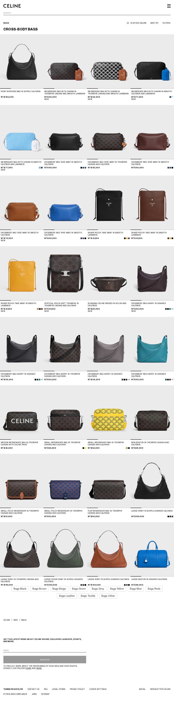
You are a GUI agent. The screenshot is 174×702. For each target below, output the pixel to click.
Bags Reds (154, 588)
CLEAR (167, 13)
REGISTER (45, 660)
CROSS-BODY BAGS (20, 29)
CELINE (6, 620)
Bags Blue (136, 588)
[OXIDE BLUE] (83, 167)
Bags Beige (59, 588)
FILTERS (166, 23)
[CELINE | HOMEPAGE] (12, 6)
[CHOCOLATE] (129, 238)
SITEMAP (45, 694)
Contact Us (33, 689)
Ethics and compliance (15, 694)
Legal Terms (58, 689)
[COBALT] (170, 309)
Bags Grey (98, 588)
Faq (45, 689)
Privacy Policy (77, 689)
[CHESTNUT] (85, 167)
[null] (85, 448)
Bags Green (79, 588)
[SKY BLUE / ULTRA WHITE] (172, 97)
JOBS (34, 694)
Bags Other (108, 595)
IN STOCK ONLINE (138, 23)
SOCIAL (142, 689)
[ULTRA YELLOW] (127, 448)
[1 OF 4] (22, 61)
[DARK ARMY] (172, 516)
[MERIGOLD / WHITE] (127, 238)
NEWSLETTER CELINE (160, 689)
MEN (16, 620)
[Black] (129, 448)
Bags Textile (88, 595)
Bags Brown (39, 588)
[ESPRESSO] (166, 309)
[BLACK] (81, 167)
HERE (28, 668)
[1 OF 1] (65, 273)
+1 (172, 309)
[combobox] (87, 13)
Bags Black (20, 588)
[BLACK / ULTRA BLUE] (170, 97)
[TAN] (170, 516)
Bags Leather (67, 595)
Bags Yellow (117, 588)
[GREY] (122, 379)
